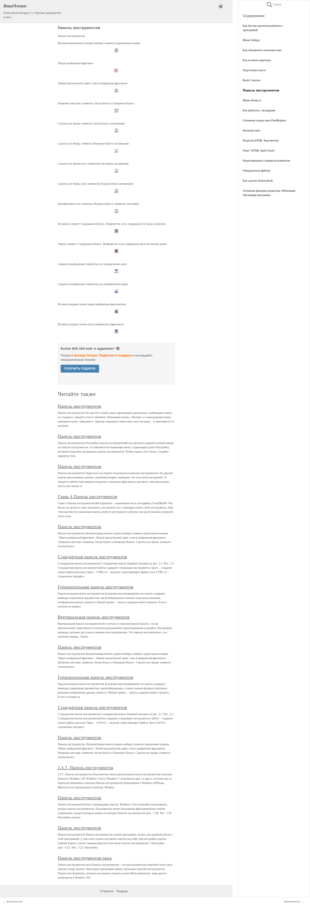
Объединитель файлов (256, 170)
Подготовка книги (254, 70)
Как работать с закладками (259, 110)
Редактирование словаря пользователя (266, 160)
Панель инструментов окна (85, 858)
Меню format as (252, 100)
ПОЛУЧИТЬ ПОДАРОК (79, 368)
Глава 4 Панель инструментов (87, 496)
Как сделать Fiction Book (258, 180)
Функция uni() (251, 130)
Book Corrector (251, 80)
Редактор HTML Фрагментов (261, 140)
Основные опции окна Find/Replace (264, 120)
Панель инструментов (79, 406)
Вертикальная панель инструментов (94, 617)
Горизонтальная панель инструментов (95, 587)
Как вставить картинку (257, 60)
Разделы (122, 891)
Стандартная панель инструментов (92, 556)
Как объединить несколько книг (262, 50)
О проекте (107, 891)
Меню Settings (251, 40)
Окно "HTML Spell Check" (259, 150)
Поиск (273, 4)
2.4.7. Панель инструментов (85, 767)
